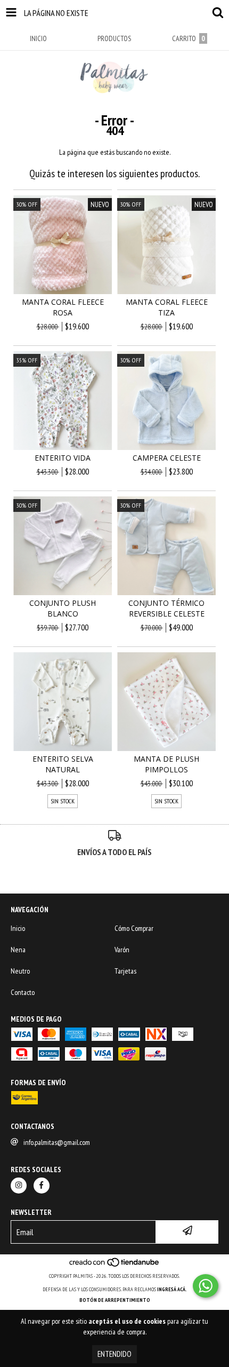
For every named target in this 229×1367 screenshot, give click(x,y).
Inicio (18, 928)
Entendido (114, 1354)
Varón (121, 949)
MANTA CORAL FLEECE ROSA (63, 307)
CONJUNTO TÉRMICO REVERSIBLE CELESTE (166, 608)
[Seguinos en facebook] (42, 1186)
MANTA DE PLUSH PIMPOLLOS (166, 764)
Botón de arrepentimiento (114, 1300)
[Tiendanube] (114, 1265)
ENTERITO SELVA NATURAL (62, 764)
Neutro (20, 971)
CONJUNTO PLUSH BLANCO (62, 608)
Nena (18, 949)
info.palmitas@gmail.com (56, 1142)
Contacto (23, 992)
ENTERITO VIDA (63, 458)
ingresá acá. (172, 1289)
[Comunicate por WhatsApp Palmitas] (205, 1286)
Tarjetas (125, 971)
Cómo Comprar (133, 928)
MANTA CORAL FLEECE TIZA (167, 307)
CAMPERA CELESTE (167, 458)
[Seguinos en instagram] (19, 1186)
